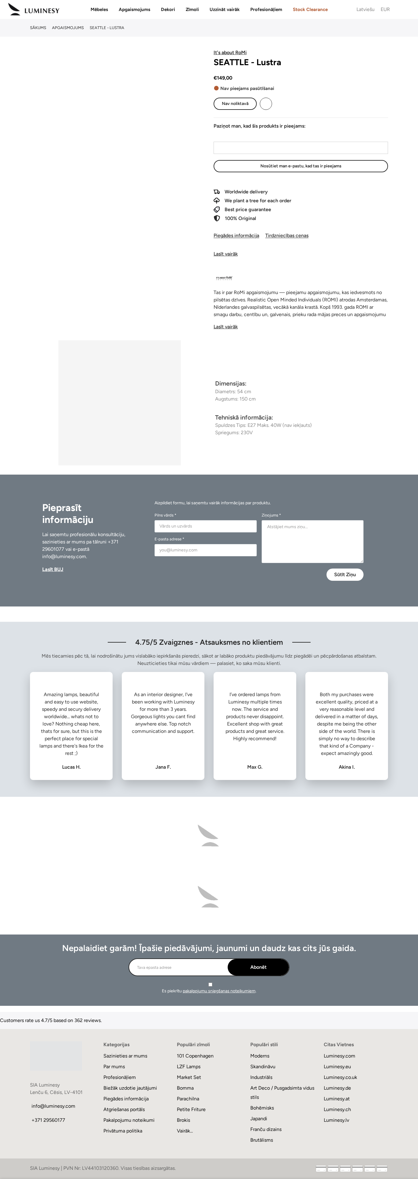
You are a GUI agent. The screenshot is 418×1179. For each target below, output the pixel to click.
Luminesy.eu (337, 1066)
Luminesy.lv (336, 1120)
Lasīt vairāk (226, 254)
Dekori (168, 9)
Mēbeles (99, 9)
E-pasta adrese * (169, 539)
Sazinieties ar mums (125, 1056)
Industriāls (261, 1077)
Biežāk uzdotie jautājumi (130, 1088)
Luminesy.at (337, 1099)
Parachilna (188, 1099)
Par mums (114, 1066)
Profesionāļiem (266, 9)
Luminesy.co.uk (340, 1077)
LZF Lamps (188, 1066)
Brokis (183, 1120)
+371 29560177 (48, 1120)
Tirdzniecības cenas (286, 235)
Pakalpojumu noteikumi (129, 1120)
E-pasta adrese (229, 136)
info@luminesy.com (64, 556)
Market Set (189, 1077)
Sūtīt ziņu (345, 574)
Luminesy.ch (337, 1109)
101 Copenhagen (195, 1056)
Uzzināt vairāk (225, 9)
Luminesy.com (339, 1056)
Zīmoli (192, 9)
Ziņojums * (271, 515)
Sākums (38, 27)
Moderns (259, 1056)
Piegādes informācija (236, 235)
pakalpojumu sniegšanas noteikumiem (219, 991)
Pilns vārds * (165, 515)
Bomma (185, 1088)
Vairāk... (185, 1131)
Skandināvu (262, 1066)
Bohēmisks (262, 1108)
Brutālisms (261, 1140)
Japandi (258, 1118)
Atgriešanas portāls (124, 1109)
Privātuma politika (122, 1131)
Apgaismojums (134, 9)
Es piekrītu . (209, 991)
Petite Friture (191, 1109)
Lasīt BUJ (52, 569)
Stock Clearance (310, 9)
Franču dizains (266, 1129)
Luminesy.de (337, 1088)
